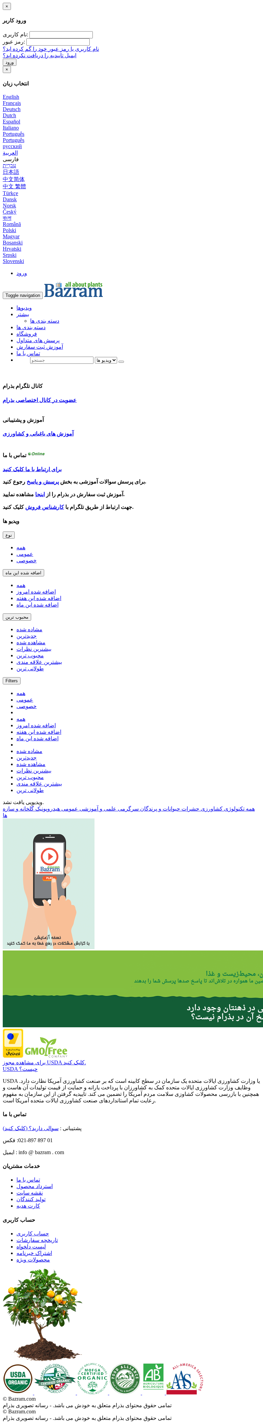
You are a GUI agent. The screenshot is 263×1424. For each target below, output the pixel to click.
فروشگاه (26, 334)
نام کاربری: (15, 34)
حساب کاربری (32, 1233)
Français (12, 103)
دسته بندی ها (44, 321)
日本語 (11, 172)
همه (20, 547)
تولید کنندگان (31, 1199)
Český (9, 212)
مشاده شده (29, 629)
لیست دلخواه (31, 1246)
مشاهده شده (31, 642)
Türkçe (10, 193)
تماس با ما (28, 353)
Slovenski (13, 261)
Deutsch (12, 109)
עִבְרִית (9, 165)
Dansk (10, 199)
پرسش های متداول (38, 340)
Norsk (9, 205)
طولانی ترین (30, 668)
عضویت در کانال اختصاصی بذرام (40, 400)
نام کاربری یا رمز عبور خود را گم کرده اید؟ (51, 49)
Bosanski (13, 243)
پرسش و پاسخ (43, 481)
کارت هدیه (28, 1206)
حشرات (189, 809)
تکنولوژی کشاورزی (222, 809)
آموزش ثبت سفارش (39, 347)
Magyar (11, 236)
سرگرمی (127, 809)
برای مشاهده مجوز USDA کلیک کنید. (44, 1062)
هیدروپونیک (47, 809)
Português (13, 134)
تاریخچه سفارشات (37, 1240)
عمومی (24, 554)
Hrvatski (12, 249)
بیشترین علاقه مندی (39, 662)
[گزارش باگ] (49, 947)
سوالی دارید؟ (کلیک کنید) (31, 1128)
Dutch (9, 115)
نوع (8, 535)
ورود (9, 62)
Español (11, 121)
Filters (11, 680)
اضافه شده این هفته (38, 598)
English (11, 97)
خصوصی (26, 560)
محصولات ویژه (33, 1260)
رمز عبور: (14, 42)
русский (12, 146)
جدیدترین (26, 636)
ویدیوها (24, 308)
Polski (9, 230)
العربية (10, 153)
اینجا (40, 494)
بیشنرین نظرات (33, 649)
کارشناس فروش (44, 507)
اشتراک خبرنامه (34, 1253)
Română (12, 224)
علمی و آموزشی (97, 809)
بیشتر (22, 314)
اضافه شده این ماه (23, 572)
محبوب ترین (16, 617)
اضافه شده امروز (36, 592)
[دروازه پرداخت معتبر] (13, 1056)
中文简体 (14, 179)
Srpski (9, 255)
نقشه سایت (29, 1193)
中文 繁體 (14, 186)
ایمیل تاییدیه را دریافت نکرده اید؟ (39, 55)
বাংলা (7, 218)
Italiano (11, 128)
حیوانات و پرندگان (159, 809)
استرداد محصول (34, 1186)
